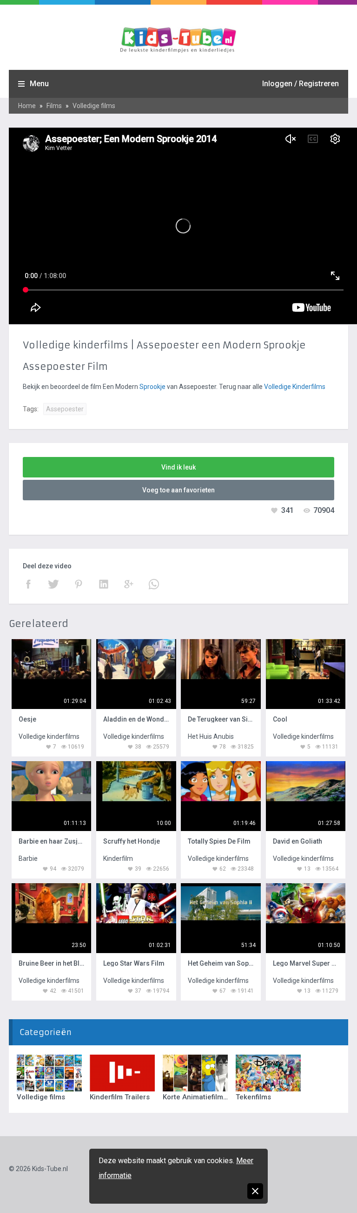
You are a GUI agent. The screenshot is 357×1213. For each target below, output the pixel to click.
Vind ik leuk (178, 467)
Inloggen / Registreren (300, 83)
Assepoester (65, 409)
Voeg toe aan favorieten (178, 490)
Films (54, 105)
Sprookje (152, 386)
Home (27, 105)
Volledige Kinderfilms (294, 386)
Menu (39, 83)
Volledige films (94, 105)
